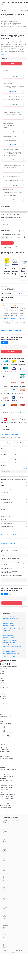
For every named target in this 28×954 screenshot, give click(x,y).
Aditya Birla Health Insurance (8, 649)
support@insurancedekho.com (10, 666)
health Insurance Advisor (8, 623)
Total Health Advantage (6, 502)
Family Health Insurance (7, 630)
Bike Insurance (3, 675)
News (3, 5)
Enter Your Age (5, 224)
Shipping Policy (3, 698)
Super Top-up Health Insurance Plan (10, 627)
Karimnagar (3, 451)
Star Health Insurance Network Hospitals (15, 271)
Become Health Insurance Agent (8, 543)
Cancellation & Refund (4, 701)
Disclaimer (2, 714)
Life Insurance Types (4, 782)
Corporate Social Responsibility (6, 723)
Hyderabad (3, 465)
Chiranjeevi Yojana (6, 655)
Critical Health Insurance (5, 771)
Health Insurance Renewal (17, 628)
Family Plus (3, 485)
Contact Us (2, 709)
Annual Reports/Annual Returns (6, 716)
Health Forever (4, 496)
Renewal (21, 10)
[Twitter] (9, 664)
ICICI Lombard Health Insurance (9, 651)
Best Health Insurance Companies (7, 765)
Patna (2, 448)
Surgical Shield (4, 519)
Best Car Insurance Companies (6, 760)
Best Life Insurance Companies (6, 787)
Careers (1, 721)
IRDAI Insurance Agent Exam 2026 (6, 805)
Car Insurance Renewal (4, 749)
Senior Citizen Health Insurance (9, 632)
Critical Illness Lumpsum (6, 513)
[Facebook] (1, 664)
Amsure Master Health (6, 499)
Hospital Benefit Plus (5, 516)
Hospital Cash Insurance (6, 523)
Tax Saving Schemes (4, 687)
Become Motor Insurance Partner (6, 798)
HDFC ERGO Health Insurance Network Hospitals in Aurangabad (9, 572)
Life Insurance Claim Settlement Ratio (7, 783)
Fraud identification (4, 712)
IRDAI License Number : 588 (11, 817)
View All (25, 468)
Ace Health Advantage (6, 489)
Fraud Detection (3, 696)
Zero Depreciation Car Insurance (6, 753)
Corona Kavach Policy (6, 530)
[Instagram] (5, 664)
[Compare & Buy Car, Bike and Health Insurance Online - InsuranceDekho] (8, 660)
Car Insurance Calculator (5, 751)
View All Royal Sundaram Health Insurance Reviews (12, 331)
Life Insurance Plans (4, 789)
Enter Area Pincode (21, 231)
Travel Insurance (3, 685)
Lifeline (2, 482)
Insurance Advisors (16, 2)
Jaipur (2, 460)
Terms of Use (2, 700)
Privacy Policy (2, 693)
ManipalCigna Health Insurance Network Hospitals (24, 272)
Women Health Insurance (8, 635)
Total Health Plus (5, 492)
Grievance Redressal (4, 694)
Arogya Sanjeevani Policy (7, 526)
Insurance (4, 2)
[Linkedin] (7, 664)
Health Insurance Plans (15, 615)
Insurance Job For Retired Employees (7, 810)
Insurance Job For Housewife (5, 807)
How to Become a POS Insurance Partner (8, 803)
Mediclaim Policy (6, 616)
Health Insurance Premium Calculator (10, 618)
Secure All (3, 506)
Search (12, 63)
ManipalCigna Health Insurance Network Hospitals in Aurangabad (10, 567)
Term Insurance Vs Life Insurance (6, 785)
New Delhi (3, 462)
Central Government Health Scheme (10, 656)
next (6, 203)
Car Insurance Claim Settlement (6, 758)
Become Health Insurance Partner (6, 800)
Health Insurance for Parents (8, 633)
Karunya (20, 656)
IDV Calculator (3, 754)
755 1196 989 (5, 668)
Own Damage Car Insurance (5, 756)
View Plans (11, 352)
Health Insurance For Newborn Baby (10, 638)
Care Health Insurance (16, 646)
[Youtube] (3, 664)
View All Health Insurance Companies (9, 434)
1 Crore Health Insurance (15, 616)
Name (3, 347)
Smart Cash (4, 509)
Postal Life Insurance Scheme (6, 780)
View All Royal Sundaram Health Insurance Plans (12, 534)
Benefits (15, 10)
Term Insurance (3, 680)
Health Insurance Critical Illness (9, 620)
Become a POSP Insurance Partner (6, 796)
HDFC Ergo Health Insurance (8, 648)
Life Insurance (2, 678)
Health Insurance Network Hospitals (10, 640)
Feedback (2, 711)
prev (2, 203)
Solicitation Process (4, 718)
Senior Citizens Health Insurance (6, 776)
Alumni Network (3, 719)
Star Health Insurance (7, 646)
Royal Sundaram (4, 10)
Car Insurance (3, 673)
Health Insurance (6, 615)
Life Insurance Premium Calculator (7, 792)
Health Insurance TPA (7, 628)
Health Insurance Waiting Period (9, 642)
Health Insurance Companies (8, 625)
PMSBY (18, 653)
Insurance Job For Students (5, 809)
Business (2, 684)
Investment (2, 682)
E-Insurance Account (4, 703)
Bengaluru (3, 454)
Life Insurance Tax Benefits (5, 791)
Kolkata (2, 457)
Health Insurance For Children (8, 637)
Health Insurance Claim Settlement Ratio (11, 621)
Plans (11, 10)
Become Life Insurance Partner (6, 802)
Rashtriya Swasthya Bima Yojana (9, 653)
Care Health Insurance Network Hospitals (7, 271)
